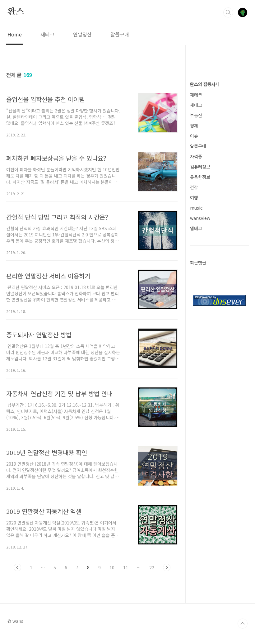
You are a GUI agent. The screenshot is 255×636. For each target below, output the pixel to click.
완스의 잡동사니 (205, 84)
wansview (200, 218)
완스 (15, 12)
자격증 (196, 156)
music (196, 208)
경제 (194, 125)
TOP (243, 624)
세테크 (196, 105)
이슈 (194, 136)
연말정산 (82, 34)
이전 (17, 567)
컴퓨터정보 (200, 167)
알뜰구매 (119, 34)
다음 (166, 567)
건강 (194, 187)
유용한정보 (200, 177)
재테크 (47, 34)
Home (14, 34)
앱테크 (196, 228)
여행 (194, 197)
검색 (228, 12)
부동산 (196, 115)
